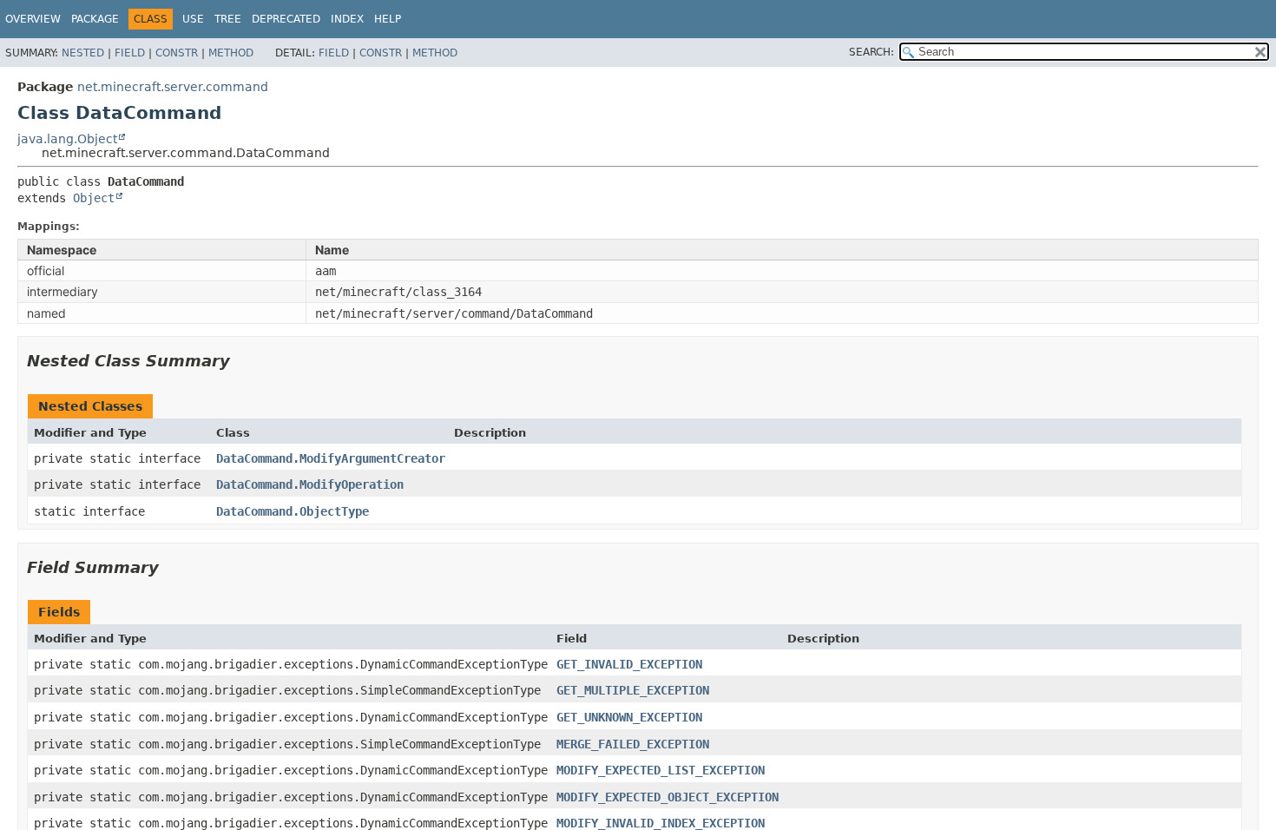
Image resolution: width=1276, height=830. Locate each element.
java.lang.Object (67, 139)
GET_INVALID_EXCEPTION (629, 664)
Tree (227, 19)
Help (387, 19)
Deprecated (286, 19)
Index (347, 19)
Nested (83, 53)
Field (130, 53)
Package (95, 19)
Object (94, 198)
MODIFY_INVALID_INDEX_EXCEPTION (660, 823)
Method (230, 53)
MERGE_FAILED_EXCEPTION (632, 744)
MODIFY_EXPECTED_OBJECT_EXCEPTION (667, 797)
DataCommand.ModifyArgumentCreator (330, 458)
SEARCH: (871, 52)
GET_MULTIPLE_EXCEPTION (632, 690)
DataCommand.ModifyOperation (310, 484)
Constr (176, 53)
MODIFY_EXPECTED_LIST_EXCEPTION (660, 770)
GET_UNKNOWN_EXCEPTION (629, 717)
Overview (33, 19)
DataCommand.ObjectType (292, 511)
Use (193, 19)
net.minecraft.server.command (172, 87)
